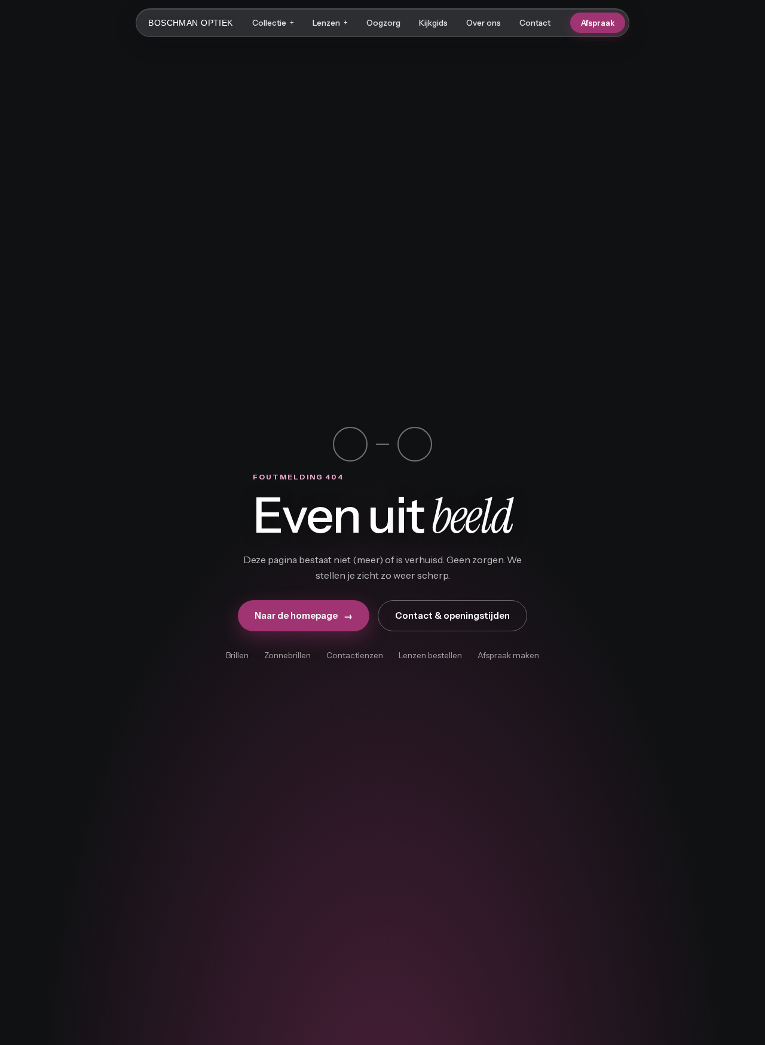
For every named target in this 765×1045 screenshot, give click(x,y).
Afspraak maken (508, 655)
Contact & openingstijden (452, 615)
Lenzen (330, 23)
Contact (534, 23)
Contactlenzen (354, 655)
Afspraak (597, 23)
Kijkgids (433, 23)
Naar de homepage (304, 616)
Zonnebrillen (287, 655)
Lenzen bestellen (430, 655)
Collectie (273, 23)
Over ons (483, 23)
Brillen (237, 655)
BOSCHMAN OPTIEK (190, 23)
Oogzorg (383, 23)
